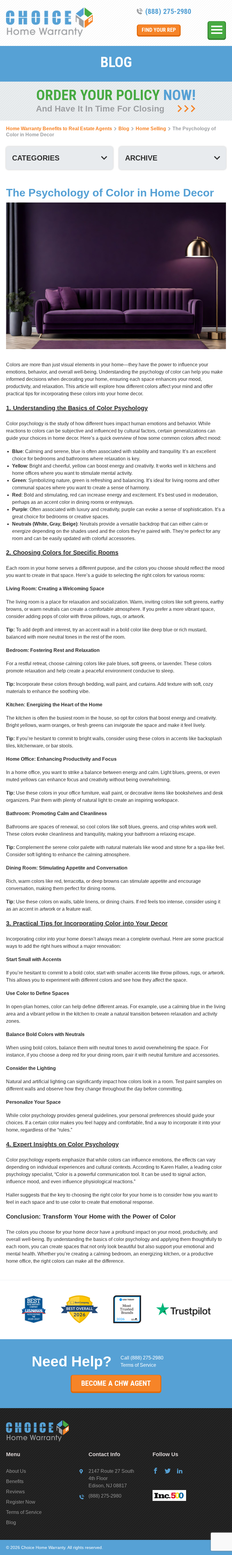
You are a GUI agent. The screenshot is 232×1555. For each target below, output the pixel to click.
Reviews (15, 1491)
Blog (11, 1522)
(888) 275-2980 (168, 11)
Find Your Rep (159, 30)
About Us (16, 1471)
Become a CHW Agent (116, 1383)
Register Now (20, 1502)
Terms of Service (138, 1365)
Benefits (15, 1481)
